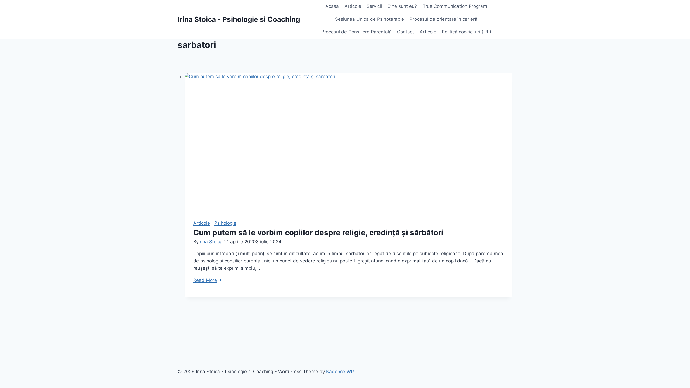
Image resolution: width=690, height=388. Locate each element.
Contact (405, 31)
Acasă (332, 6)
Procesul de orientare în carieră (443, 19)
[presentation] (349, 142)
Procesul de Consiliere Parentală (356, 31)
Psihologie (225, 223)
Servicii (374, 6)
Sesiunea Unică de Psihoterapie (369, 19)
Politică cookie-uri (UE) (466, 31)
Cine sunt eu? (402, 6)
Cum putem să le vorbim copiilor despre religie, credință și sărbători (318, 232)
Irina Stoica (211, 241)
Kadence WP (340, 371)
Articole (352, 6)
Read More (207, 280)
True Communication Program (455, 6)
